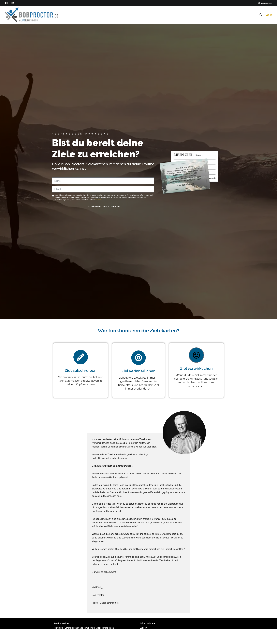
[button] (261, 15)
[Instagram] (12, 3)
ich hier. (98, 200)
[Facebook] (6, 3)
